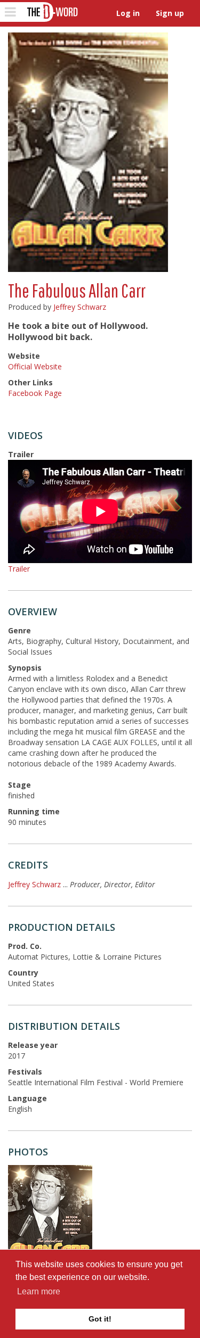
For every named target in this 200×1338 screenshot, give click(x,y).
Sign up (170, 13)
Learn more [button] (38, 1291)
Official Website (35, 366)
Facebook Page (35, 393)
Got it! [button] (100, 1319)
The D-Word (51, 12)
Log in (128, 13)
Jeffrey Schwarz (79, 307)
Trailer (19, 569)
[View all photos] (88, 152)
